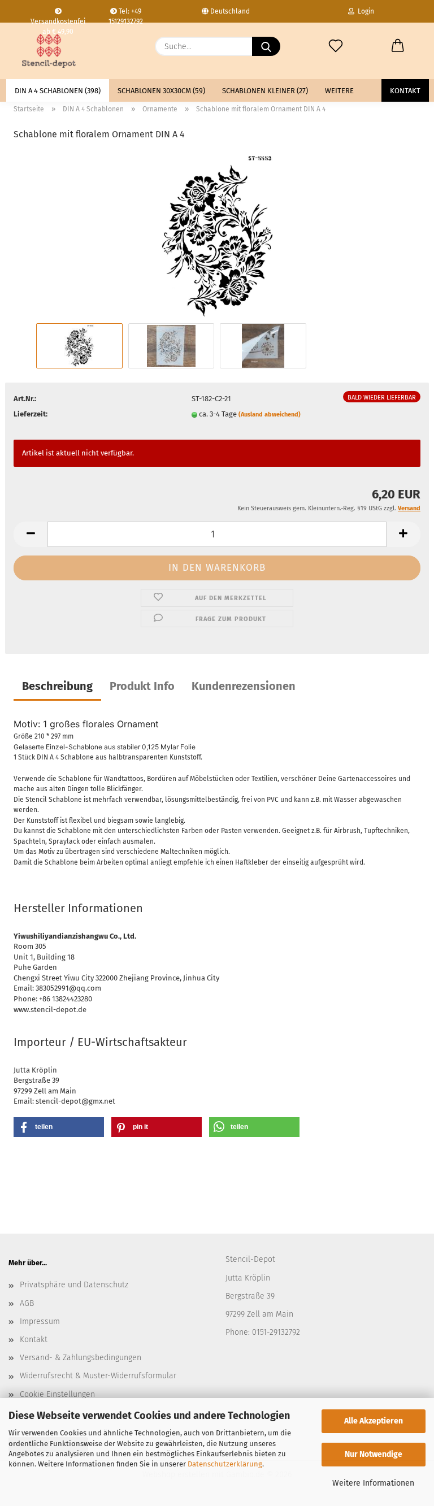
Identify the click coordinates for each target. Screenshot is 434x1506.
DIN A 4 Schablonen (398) (58, 90)
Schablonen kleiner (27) (265, 90)
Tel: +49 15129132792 (125, 15)
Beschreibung (57, 686)
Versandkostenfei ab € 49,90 (58, 20)
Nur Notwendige (373, 1454)
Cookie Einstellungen (57, 1394)
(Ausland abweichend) (269, 414)
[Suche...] (266, 46)
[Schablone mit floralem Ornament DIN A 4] (217, 235)
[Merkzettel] (336, 46)
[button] (398, 46)
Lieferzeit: (30, 414)
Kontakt (405, 90)
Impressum (40, 1321)
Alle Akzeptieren (373, 1421)
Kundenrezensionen (244, 686)
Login (364, 11)
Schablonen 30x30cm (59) (161, 90)
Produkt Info (142, 686)
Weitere (339, 90)
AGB (27, 1303)
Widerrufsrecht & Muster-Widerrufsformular (98, 1376)
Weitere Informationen (373, 1483)
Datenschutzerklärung (225, 1464)
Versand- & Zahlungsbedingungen (80, 1357)
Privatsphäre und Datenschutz (74, 1285)
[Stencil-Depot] (49, 51)
